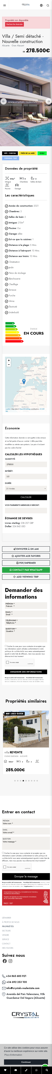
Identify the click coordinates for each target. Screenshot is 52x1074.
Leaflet (8, 409)
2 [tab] (17, 780)
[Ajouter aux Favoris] (46, 713)
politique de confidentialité (15, 651)
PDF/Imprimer (27, 563)
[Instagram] (10, 961)
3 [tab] (20, 780)
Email (5, 830)
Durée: (8, 483)
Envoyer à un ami (27, 549)
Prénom (6, 821)
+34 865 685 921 (15, 976)
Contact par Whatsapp (27, 570)
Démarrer (6, 917)
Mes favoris (7, 948)
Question (7, 839)
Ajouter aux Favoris (27, 556)
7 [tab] (31, 780)
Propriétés (8, 926)
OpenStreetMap (25, 409)
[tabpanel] (26, 742)
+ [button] (9, 360)
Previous (3, 101)
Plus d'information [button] (13, 1055)
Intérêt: (9, 471)
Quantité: (10, 459)
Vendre (5, 935)
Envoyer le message (26, 877)
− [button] (9, 364)
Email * (9, 612)
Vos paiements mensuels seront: (22, 505)
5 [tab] (26, 780)
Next (48, 101)
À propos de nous (10, 922)
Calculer (26, 497)
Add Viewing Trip (27, 576)
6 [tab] (29, 780)
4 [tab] (23, 780)
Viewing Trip (10, 158)
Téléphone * (11, 620)
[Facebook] (4, 961)
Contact (6, 943)
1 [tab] (15, 780)
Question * (11, 629)
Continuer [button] (26, 1062)
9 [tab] (37, 780)
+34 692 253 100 (16, 982)
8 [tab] (34, 780)
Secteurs (6, 930)
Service (5, 939)
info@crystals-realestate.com (23, 988)
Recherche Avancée (14, 24)
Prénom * (10, 604)
